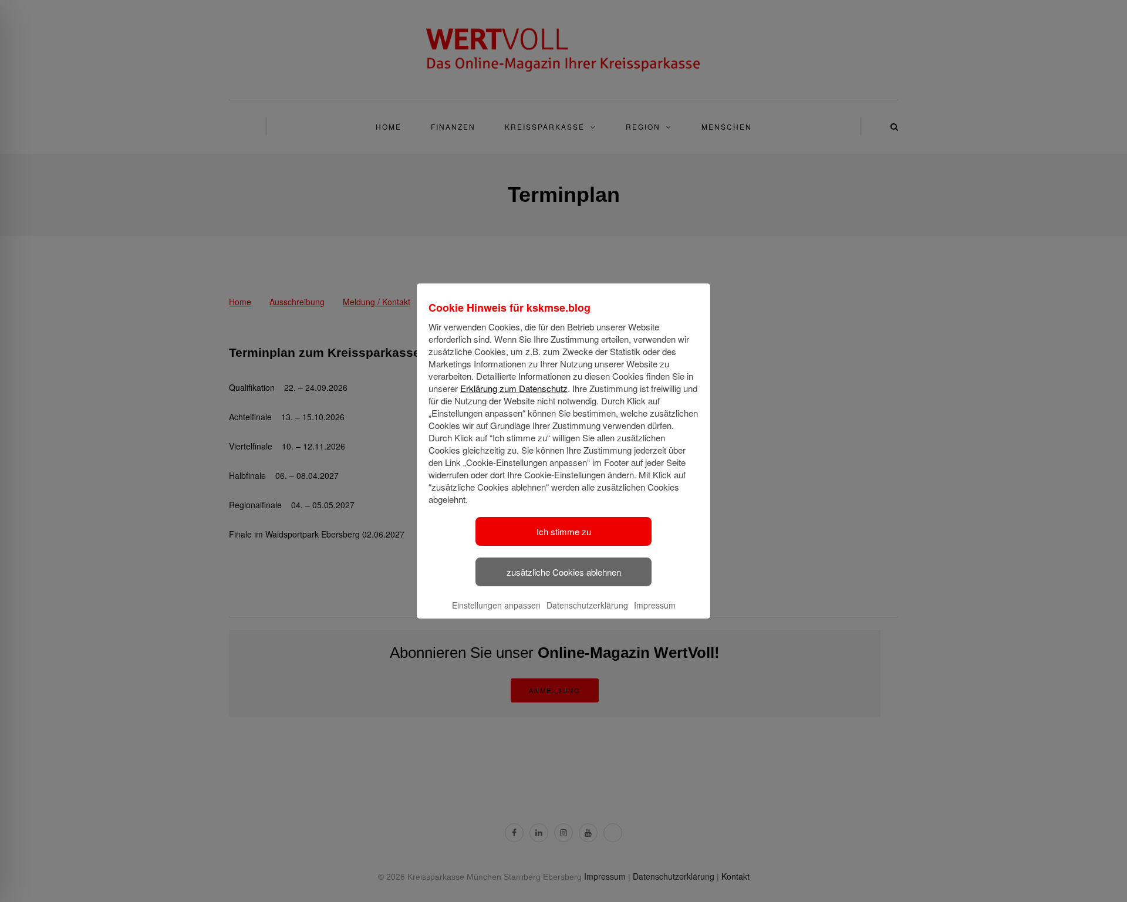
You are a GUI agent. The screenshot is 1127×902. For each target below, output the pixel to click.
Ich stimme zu (563, 531)
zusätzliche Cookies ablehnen (564, 572)
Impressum (655, 605)
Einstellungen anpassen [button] (496, 605)
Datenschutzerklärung (587, 605)
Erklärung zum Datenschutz (514, 388)
